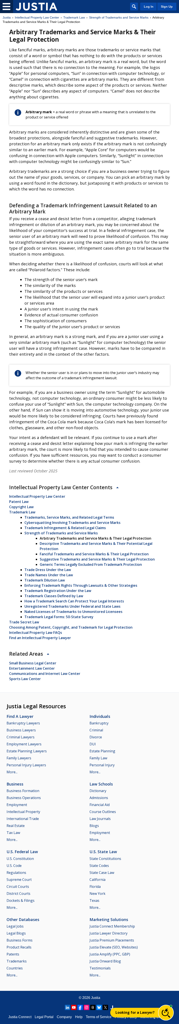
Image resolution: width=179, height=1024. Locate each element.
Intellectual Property (23, 811)
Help (79, 1017)
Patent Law (19, 501)
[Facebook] (80, 1007)
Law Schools (101, 784)
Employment (17, 804)
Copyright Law (21, 506)
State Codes (99, 865)
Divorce (96, 737)
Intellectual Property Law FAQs (35, 632)
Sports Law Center (25, 678)
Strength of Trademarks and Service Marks (118, 17)
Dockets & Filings (20, 900)
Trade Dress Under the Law (47, 569)
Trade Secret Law (24, 622)
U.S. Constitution (20, 858)
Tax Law (13, 832)
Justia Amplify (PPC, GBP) (110, 954)
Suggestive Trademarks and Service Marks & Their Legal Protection (97, 559)
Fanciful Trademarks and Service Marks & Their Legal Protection (94, 554)
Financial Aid (100, 804)
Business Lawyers (21, 730)
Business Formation (23, 790)
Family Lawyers (19, 758)
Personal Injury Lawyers (26, 765)
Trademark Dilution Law (44, 580)
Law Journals (100, 818)
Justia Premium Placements (112, 940)
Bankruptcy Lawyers (23, 723)
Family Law (98, 758)
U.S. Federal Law (22, 851)
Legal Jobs (15, 926)
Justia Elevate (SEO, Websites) (114, 947)
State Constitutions (105, 858)
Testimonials (100, 968)
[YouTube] (73, 1007)
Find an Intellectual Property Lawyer (40, 637)
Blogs (94, 825)
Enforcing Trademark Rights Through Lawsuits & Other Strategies (80, 585)
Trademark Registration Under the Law (57, 590)
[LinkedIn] (67, 1007)
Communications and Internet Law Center (44, 673)
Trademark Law (74, 17)
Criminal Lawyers (20, 737)
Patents (13, 954)
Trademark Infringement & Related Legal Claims (65, 527)
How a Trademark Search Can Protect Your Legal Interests (74, 601)
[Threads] (92, 1007)
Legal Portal (44, 1017)
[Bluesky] (99, 1007)
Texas (94, 900)
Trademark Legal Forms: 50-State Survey (58, 616)
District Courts (18, 893)
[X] (105, 1007)
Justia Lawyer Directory (108, 933)
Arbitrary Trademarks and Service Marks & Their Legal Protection (95, 538)
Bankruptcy (99, 723)
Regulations (16, 872)
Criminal (96, 730)
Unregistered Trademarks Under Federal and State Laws (72, 606)
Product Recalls (19, 947)
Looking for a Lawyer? (135, 1012)
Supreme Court (19, 879)
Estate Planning (102, 751)
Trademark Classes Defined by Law (53, 595)
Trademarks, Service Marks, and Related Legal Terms (69, 517)
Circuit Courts (18, 886)
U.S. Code (14, 865)
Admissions (99, 797)
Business (15, 784)
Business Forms (20, 940)
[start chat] (166, 1013)
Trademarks (17, 961)
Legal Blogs (16, 933)
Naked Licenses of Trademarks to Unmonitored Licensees (73, 611)
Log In (148, 6)
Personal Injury (102, 765)
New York (97, 893)
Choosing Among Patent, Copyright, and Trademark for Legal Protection (71, 627)
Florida (95, 886)
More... (12, 772)
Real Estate (16, 825)
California (97, 879)
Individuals (100, 716)
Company (64, 1017)
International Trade (23, 818)
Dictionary (98, 790)
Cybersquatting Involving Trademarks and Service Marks (72, 522)
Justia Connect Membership (112, 926)
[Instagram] (86, 1007)
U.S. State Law (103, 851)
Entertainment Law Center (32, 668)
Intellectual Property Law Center (37, 17)
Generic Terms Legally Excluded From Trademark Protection (91, 564)
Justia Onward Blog (105, 961)
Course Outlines (103, 811)
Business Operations (24, 797)
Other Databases (23, 919)
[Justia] (36, 6)
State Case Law (102, 872)
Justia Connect (19, 1017)
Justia (7, 17)
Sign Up (167, 6)
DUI (93, 744)
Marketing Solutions (109, 919)
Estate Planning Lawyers (27, 751)
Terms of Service (99, 1017)
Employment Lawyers (24, 744)
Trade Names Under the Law (48, 575)
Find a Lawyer (20, 716)
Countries (15, 968)
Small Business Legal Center (32, 663)
